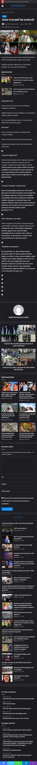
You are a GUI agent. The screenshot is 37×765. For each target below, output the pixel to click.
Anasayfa (6, 12)
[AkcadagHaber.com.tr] (18, 6)
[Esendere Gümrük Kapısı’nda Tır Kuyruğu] (7, 670)
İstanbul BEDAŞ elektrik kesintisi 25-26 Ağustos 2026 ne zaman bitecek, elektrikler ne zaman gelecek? (18, 588)
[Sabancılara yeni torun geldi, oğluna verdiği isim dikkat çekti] (10, 386)
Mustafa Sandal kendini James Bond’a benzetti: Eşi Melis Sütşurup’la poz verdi (26, 395)
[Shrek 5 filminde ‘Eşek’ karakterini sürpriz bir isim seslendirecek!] (27, 427)
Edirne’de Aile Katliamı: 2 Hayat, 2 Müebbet (22, 579)
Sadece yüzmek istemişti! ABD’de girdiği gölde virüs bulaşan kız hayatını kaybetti (24, 605)
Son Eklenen (18, 517)
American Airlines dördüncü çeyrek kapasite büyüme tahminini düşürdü (17, 631)
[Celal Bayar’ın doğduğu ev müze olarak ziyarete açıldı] (27, 407)
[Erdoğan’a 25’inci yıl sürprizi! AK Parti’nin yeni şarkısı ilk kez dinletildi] (7, 564)
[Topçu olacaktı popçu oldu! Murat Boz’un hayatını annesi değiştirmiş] (7, 80)
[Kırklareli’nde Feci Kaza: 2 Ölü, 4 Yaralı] (7, 555)
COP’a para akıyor (20, 528)
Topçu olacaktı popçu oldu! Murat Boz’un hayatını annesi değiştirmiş (23, 80)
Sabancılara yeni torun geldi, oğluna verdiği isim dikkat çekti (9, 394)
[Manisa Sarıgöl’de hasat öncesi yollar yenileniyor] (10, 407)
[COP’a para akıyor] (7, 530)
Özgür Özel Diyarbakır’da (22, 595)
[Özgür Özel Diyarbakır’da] (7, 597)
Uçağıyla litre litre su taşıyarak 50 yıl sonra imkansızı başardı (21, 647)
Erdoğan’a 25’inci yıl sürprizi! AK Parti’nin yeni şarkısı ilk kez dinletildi (24, 564)
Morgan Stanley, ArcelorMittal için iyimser (16, 662)
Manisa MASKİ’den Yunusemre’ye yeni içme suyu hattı (8, 435)
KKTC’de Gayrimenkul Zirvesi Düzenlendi (17, 1)
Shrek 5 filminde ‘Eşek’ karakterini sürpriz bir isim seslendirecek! (26, 435)
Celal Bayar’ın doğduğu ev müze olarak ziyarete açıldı (27, 415)
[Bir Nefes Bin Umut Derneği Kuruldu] (7, 547)
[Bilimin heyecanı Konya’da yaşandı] (7, 615)
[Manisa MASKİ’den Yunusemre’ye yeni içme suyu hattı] (10, 427)
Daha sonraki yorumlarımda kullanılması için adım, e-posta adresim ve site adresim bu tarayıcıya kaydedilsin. (18, 500)
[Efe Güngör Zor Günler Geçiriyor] (7, 678)
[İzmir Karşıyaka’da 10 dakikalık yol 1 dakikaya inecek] (7, 91)
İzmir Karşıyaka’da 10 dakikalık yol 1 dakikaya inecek (24, 638)
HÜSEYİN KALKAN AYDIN (11, 24)
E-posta (4, 484)
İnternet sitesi (6, 491)
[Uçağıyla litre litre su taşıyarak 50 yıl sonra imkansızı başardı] (7, 647)
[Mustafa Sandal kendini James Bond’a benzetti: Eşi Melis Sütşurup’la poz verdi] (27, 386)
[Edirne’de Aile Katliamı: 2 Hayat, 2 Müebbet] (7, 580)
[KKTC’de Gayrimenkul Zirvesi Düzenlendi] (7, 539)
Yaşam (12, 12)
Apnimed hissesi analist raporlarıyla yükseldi (17, 523)
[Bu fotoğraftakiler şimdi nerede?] (7, 656)
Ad (3, 477)
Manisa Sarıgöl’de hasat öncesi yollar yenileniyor (8, 415)
